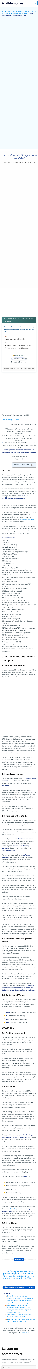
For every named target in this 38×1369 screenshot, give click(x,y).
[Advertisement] (19, 301)
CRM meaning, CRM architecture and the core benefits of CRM (18, 1277)
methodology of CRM (15, 1209)
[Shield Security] (1, 1367)
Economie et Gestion (15, 11)
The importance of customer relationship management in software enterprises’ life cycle (19, 329)
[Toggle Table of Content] (32, 465)
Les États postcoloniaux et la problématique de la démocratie (18, 1273)
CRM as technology (27, 519)
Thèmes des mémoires (27, 162)
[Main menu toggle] (35, 3)
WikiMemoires (13, 3)
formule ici (25, 1333)
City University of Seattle (10, 420)
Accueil (4, 11)
